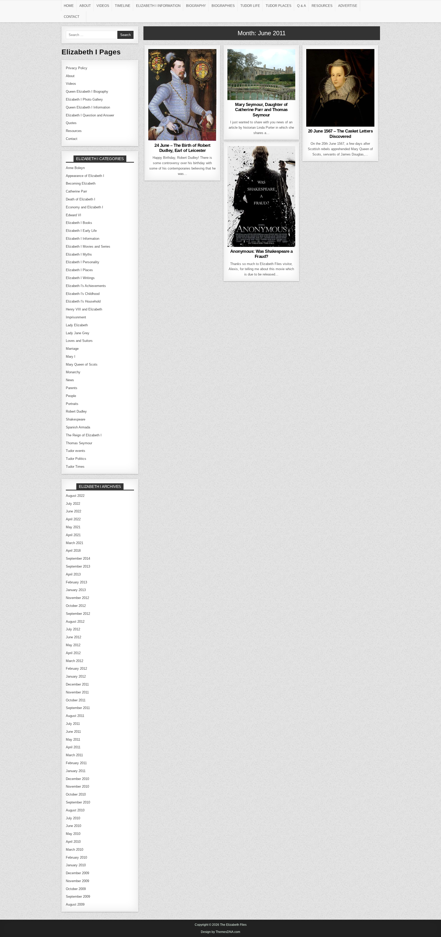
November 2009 (77, 881)
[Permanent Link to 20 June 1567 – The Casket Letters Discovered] (340, 88)
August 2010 (75, 810)
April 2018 (73, 550)
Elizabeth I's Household (83, 301)
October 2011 (75, 700)
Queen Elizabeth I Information (88, 107)
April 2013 (73, 574)
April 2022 (73, 519)
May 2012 (73, 645)
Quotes (71, 123)
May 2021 (73, 527)
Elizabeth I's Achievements (86, 286)
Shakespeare (270, 159)
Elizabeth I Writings (80, 278)
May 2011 (73, 739)
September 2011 (78, 708)
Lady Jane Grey (77, 333)
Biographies (223, 6)
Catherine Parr (244, 62)
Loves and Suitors (182, 62)
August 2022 (75, 496)
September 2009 (78, 896)
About (85, 6)
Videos (102, 6)
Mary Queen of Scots (339, 62)
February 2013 (76, 582)
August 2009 (75, 904)
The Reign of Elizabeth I (84, 435)
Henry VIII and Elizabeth (84, 309)
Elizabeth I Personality (82, 262)
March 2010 (74, 849)
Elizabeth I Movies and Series (88, 246)
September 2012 (78, 614)
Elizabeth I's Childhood (83, 294)
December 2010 (77, 779)
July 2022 (73, 504)
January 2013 (76, 590)
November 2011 (77, 692)
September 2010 (78, 802)
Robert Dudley (182, 67)
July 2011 (73, 724)
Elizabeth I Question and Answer (90, 115)
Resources (322, 6)
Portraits (72, 404)
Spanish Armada (78, 427)
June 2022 (73, 511)
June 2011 (73, 732)
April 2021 (73, 535)
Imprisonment (76, 317)
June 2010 (73, 826)
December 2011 (77, 684)
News (268, 62)
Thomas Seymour (261, 67)
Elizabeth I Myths (79, 254)
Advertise (347, 6)
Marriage (72, 349)
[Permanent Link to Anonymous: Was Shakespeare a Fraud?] (261, 196)
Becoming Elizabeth (80, 183)
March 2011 (74, 755)
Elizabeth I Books (79, 223)
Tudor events (340, 67)
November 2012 (77, 598)
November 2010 (77, 786)
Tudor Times (75, 466)
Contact (71, 17)
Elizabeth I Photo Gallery (84, 99)
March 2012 (74, 661)
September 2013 (78, 566)
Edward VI (73, 215)
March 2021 (74, 543)
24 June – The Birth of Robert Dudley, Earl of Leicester (182, 148)
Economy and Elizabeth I (84, 207)
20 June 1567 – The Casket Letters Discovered (340, 134)
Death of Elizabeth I (80, 199)
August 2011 (75, 716)
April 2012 (73, 653)
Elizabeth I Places (79, 270)
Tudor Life (250, 6)
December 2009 (77, 873)
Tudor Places (278, 6)
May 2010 (73, 834)
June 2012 (73, 637)
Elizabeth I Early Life (81, 231)
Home (69, 6)
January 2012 (76, 676)
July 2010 (73, 818)
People (283, 62)
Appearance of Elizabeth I (85, 176)
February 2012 (76, 668)
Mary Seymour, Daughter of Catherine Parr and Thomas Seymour (261, 109)
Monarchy (73, 372)
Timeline (122, 6)
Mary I (70, 356)
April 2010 (73, 842)
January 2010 (76, 865)
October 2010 (76, 794)
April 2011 (73, 747)
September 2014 (78, 558)
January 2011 (75, 771)
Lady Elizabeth (77, 325)
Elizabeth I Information (158, 6)
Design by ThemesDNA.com (220, 932)
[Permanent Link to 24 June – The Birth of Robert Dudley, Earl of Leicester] (182, 95)
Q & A (301, 6)
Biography (196, 6)
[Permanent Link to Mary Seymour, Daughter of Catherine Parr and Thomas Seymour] (261, 74)
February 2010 (76, 857)
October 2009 (76, 889)
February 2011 (76, 763)
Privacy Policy (76, 68)
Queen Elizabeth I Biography (87, 91)
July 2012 (73, 629)
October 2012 (76, 606)
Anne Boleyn (75, 168)
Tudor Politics (76, 459)
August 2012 (75, 621)
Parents (71, 388)
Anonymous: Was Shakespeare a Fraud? (261, 254)
